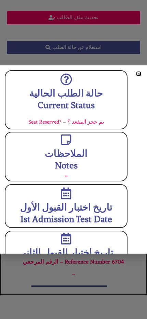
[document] (73, 159)
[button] (138, 73)
